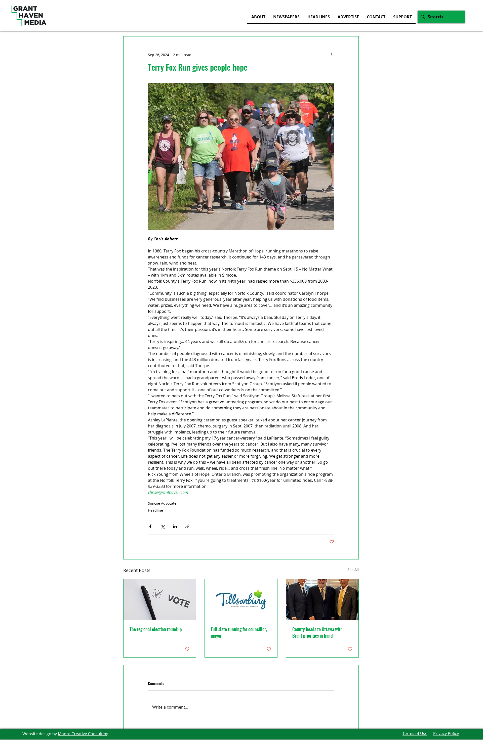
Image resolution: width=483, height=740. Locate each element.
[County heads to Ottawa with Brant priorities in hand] (322, 599)
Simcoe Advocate (162, 503)
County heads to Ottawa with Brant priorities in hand (317, 632)
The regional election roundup (156, 629)
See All (353, 569)
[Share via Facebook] (150, 526)
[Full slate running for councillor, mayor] (241, 599)
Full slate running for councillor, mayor (239, 632)
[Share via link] (187, 526)
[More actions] (331, 55)
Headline (155, 510)
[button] (348, 17)
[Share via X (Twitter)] (162, 526)
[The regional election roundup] (160, 599)
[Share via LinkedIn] (175, 526)
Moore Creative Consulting (83, 733)
